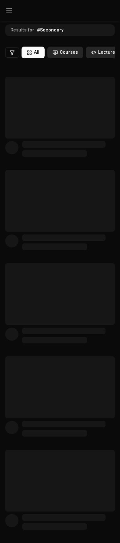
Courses (69, 52)
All (36, 52)
